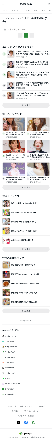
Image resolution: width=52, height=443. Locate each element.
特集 (35, 10)
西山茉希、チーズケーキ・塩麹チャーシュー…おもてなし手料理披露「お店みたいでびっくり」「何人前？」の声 (15, 158)
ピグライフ (8, 378)
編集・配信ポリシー (27, 406)
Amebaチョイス (10, 336)
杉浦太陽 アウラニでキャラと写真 (24, 292)
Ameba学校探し (10, 394)
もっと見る (26, 105)
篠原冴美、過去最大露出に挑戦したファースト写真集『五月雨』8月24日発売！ (39, 179)
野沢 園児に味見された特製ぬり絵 (24, 302)
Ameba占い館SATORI (12, 384)
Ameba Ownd (10, 357)
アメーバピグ (9, 363)
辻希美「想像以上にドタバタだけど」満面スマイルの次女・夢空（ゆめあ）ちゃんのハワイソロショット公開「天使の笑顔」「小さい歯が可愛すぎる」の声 (32, 55)
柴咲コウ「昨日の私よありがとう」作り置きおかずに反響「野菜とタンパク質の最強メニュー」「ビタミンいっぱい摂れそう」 (32, 64)
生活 (43, 10)
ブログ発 (26, 10)
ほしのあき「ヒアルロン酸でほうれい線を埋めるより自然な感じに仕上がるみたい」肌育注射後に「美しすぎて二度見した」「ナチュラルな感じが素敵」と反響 (32, 96)
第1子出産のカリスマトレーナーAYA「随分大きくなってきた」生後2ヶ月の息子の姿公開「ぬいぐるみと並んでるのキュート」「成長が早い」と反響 (32, 75)
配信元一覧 (12, 406)
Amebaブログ (10, 352)
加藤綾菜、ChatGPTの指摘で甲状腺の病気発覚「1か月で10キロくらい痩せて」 (32, 84)
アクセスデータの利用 (26, 416)
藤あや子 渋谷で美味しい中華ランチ (25, 283)
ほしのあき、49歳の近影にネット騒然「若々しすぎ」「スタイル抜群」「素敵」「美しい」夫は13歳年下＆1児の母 (39, 136)
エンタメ (15, 10)
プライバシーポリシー (31, 411)
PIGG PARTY (9, 368)
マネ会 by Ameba (11, 347)
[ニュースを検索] (49, 4)
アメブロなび (9, 389)
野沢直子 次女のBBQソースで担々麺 (25, 274)
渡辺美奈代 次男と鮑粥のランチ (23, 265)
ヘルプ (41, 406)
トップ (4, 10)
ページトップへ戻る (26, 321)
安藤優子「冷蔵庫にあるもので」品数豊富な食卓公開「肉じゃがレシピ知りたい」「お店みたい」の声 (15, 180)
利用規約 (15, 411)
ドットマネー (9, 341)
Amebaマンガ (10, 373)
